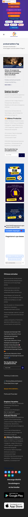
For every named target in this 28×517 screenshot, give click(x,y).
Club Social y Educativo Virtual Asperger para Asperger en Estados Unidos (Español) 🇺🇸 (12, 343)
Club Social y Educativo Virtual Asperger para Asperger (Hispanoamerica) (12, 336)
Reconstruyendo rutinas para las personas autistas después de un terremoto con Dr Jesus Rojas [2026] (13, 282)
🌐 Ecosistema (9, 21)
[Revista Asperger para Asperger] (14, 221)
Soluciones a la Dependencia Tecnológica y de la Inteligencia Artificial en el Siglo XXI (13, 113)
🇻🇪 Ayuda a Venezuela (14, 3)
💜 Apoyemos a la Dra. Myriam (14, 9)
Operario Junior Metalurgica (11, 410)
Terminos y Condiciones (11, 376)
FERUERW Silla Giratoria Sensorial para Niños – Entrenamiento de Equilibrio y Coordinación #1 (14, 143)
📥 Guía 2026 (13, 24)
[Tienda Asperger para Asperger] (14, 201)
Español (7, 1)
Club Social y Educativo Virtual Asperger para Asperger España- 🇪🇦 (13, 349)
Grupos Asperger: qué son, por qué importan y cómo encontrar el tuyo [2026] (14, 314)
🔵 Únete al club (14, 27)
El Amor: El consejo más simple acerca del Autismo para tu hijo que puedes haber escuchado (13, 72)
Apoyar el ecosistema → (11, 388)
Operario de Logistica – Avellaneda (13, 403)
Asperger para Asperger (9, 46)
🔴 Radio (21, 24)
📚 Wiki (6, 24)
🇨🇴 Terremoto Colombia (14, 18)
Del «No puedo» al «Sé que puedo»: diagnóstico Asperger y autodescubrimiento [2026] (14, 307)
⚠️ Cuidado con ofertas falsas (14, 13)
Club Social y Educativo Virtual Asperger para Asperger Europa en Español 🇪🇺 (14, 356)
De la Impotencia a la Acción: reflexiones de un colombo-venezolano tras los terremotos (13, 290)
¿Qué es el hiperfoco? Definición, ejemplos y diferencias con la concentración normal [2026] (13, 322)
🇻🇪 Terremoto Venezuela (14, 15)
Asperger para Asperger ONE (12, 332)
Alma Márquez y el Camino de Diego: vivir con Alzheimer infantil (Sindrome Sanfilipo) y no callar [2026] (13, 299)
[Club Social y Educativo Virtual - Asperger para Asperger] (14, 181)
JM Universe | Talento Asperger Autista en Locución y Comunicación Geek (13, 135)
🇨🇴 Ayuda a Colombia (14, 6)
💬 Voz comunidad (18, 21)
